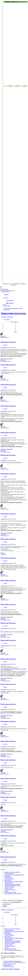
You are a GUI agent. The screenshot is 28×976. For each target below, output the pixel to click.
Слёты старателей (9, 878)
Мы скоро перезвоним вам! (7, 290)
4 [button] (15, 327)
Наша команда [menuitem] (10, 300)
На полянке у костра (10, 889)
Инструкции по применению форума (14, 874)
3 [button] (15, 326)
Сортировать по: (6, 902)
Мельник (3, 618)
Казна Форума (8, 877)
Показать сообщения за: (8, 900)
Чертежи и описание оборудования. (14, 881)
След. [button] (15, 331)
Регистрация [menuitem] (7, 305)
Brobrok (3, 553)
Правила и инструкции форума (12, 872)
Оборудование (8, 882)
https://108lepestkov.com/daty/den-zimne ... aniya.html (13, 668)
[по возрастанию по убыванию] (14, 904)
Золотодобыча (7, 880)
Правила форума (9, 873)
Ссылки (6, 297)
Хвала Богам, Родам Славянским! (10, 969)
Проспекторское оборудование (13, 885)
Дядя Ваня (3, 534)
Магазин (6, 294)
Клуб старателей (8, 961)
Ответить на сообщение (7, 317)
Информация (7, 876)
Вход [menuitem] (5, 304)
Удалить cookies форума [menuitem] (10, 963)
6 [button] (15, 330)
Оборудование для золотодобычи (13, 893)
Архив (6, 890)
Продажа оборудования (10, 892)
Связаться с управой (9, 966)
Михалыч (3, 336)
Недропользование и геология (12, 884)
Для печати (7, 319)
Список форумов (16, 961)
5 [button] (15, 329)
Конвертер (11, 303)
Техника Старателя (10, 886)
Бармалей (3, 360)
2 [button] (15, 325)
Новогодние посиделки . (14, 313)
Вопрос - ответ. (9, 888)
